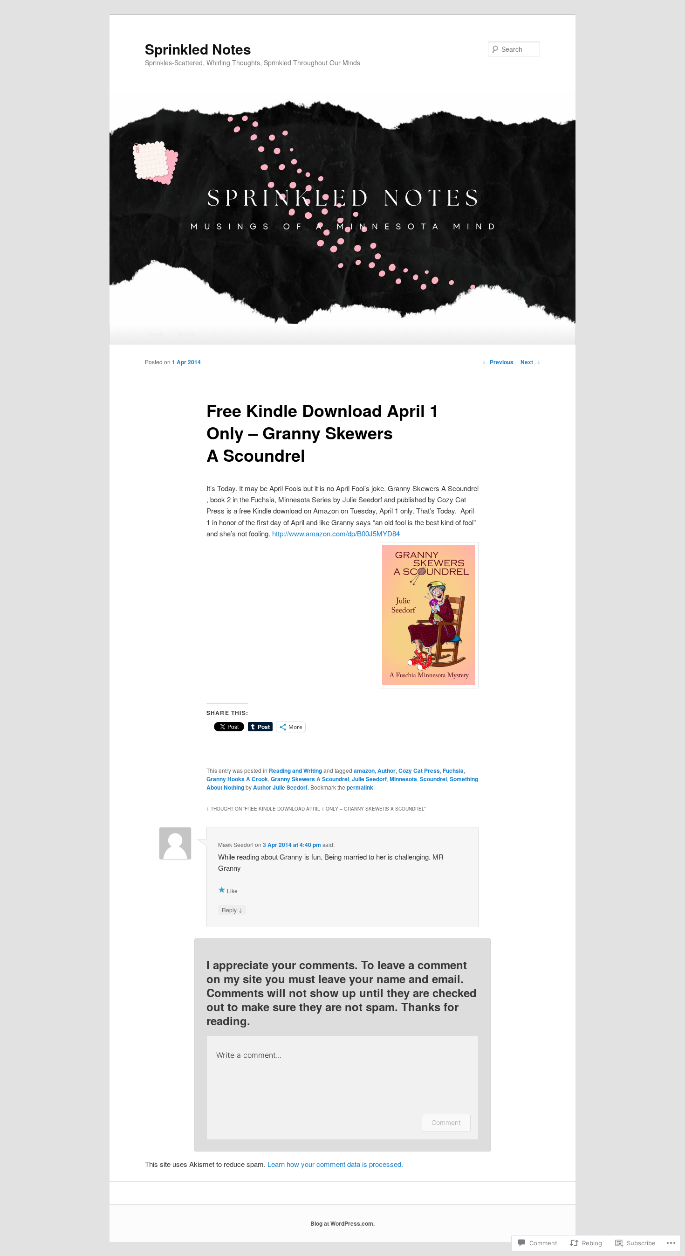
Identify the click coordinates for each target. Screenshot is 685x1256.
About (186, 333)
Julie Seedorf (369, 779)
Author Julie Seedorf (280, 787)
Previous (498, 362)
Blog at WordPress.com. (342, 1223)
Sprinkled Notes (198, 49)
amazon (364, 770)
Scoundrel (433, 779)
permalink (360, 787)
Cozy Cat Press (419, 770)
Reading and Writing (295, 770)
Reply (232, 909)
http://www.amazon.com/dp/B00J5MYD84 (336, 533)
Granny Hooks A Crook (237, 779)
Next (530, 362)
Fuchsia (453, 770)
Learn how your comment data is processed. (335, 1164)
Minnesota (403, 779)
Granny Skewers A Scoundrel (310, 779)
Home (155, 333)
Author (386, 770)
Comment (446, 1122)
